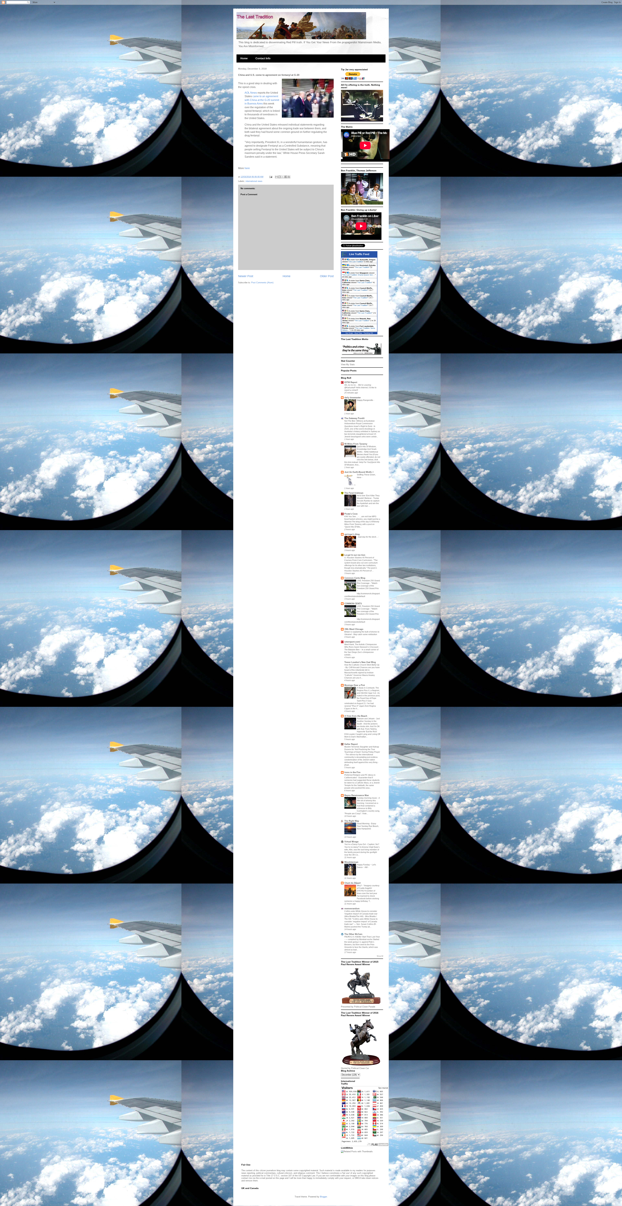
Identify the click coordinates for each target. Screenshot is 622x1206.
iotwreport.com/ (352, 642)
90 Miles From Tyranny (355, 444)
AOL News (251, 92)
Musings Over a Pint (354, 685)
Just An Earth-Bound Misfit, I (358, 472)
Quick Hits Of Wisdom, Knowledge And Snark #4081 (366, 449)
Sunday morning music (367, 798)
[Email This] (276, 176)
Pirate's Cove (350, 514)
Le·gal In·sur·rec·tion (354, 555)
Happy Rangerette (365, 400)
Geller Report (351, 744)
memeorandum (352, 908)
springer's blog (352, 534)
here (247, 168)
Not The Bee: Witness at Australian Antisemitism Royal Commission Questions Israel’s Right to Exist (359, 423)
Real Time (358, 333)
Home (244, 58)
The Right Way (351, 821)
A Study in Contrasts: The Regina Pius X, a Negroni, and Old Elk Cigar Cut (368, 690)
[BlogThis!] (279, 176)
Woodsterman (351, 862)
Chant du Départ (352, 883)
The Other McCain (353, 934)
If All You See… (351, 516)
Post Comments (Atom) (262, 282)
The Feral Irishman (353, 493)
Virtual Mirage (351, 841)
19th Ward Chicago (353, 629)
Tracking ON (368, 333)
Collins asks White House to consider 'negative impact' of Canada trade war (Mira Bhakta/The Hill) (360, 914)
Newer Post (245, 276)
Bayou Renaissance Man (356, 795)
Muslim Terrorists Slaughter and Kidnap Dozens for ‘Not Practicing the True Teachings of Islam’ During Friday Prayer (362, 749)
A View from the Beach (355, 716)
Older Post (327, 276)
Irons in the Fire (352, 772)
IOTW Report (350, 382)
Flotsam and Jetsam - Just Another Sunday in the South (368, 721)
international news (254, 181)
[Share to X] (282, 176)
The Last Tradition (356, 262)
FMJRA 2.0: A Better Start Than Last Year (362, 937)
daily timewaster (352, 397)
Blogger (323, 1196)
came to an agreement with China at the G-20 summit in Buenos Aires (262, 100)
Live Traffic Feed (359, 254)
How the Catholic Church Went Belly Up (361, 665)
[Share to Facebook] (285, 176)
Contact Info (263, 58)
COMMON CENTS (353, 603)
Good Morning (363, 823)
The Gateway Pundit (354, 418)
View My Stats (348, 364)
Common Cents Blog (354, 578)
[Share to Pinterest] (288, 176)
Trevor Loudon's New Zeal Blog (360, 662)
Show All (380, 956)
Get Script (349, 333)
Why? (359, 885)
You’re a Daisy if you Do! (355, 844)
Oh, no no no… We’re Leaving (357, 385)
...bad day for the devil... (367, 537)
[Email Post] (270, 177)
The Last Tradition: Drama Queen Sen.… (359, 275)
